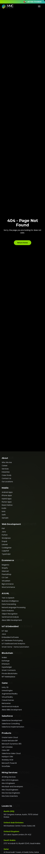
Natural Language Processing (13, 607)
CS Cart (5, 577)
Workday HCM (7, 760)
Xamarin (5, 518)
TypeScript (6, 554)
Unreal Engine (7, 690)
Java (4, 532)
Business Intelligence (10, 601)
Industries (6, 472)
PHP (3, 528)
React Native (7, 505)
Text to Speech (8, 598)
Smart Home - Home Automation (15, 647)
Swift (4, 515)
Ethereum (6, 664)
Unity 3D (5, 687)
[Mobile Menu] (39, 6)
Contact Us (6, 478)
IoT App (5, 631)
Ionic (3, 511)
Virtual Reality (7, 697)
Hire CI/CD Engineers (10, 780)
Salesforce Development (12, 720)
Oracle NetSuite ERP (10, 740)
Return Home (22, 243)
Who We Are (7, 462)
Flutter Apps (7, 502)
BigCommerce (8, 584)
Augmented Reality (10, 694)
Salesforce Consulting (11, 723)
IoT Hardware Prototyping (12, 640)
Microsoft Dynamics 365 (11, 744)
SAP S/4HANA (7, 747)
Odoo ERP (6, 750)
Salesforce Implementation (13, 727)
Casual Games (8, 700)
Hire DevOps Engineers (11, 793)
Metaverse (6, 703)
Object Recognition (9, 614)
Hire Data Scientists (10, 796)
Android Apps (7, 492)
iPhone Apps (7, 495)
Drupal (4, 541)
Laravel (5, 544)
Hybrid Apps (6, 499)
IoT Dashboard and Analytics (13, 643)
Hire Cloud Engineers (10, 790)
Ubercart (5, 571)
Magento (5, 565)
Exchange (6, 661)
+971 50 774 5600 (34, 2)
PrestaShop (6, 574)
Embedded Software (10, 637)
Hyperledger (7, 667)
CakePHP (5, 551)
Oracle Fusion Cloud (10, 737)
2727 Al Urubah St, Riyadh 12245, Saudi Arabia (22, 843)
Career (4, 465)
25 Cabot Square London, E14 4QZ (17, 834)
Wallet (4, 657)
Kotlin (4, 508)
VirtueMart (6, 581)
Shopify (5, 568)
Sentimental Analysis (10, 617)
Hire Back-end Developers (12, 786)
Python (5, 535)
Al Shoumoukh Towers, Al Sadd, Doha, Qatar (21, 852)
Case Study (6, 475)
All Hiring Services (9, 777)
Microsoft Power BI (9, 763)
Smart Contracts (9, 670)
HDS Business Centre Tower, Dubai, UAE (19, 826)
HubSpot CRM (7, 756)
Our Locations (7, 481)
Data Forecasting (9, 604)
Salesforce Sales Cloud (11, 753)
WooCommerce (8, 587)
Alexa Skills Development (12, 620)
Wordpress (6, 538)
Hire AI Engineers (8, 783)
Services (5, 469)
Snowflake (6, 766)
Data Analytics (8, 610)
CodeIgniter (6, 548)
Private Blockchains (9, 673)
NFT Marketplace (8, 677)
